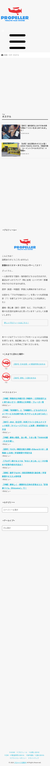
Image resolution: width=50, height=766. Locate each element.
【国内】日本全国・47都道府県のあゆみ (29, 364)
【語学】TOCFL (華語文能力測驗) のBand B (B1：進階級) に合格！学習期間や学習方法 (25, 451)
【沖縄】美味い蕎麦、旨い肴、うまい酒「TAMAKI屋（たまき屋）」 (25, 439)
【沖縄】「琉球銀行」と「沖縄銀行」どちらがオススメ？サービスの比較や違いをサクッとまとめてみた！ (25, 412)
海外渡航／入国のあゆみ (35, 755)
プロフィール (22, 752)
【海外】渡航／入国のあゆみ (24, 378)
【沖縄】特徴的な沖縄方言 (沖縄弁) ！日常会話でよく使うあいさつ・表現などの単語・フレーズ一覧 (24, 400)
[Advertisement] (25, 86)
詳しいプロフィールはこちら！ (16, 323)
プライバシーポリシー (19, 758)
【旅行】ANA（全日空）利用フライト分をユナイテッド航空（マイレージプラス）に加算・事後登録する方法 (25, 426)
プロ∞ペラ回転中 (20, 762)
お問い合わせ (34, 752)
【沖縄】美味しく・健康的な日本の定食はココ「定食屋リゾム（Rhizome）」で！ (25, 486)
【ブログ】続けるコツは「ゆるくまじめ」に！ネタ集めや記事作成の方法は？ (25, 463)
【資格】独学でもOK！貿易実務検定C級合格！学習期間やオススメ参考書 (24, 474)
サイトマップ (34, 758)
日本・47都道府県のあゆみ (15, 755)
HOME (5, 55)
